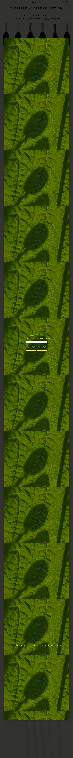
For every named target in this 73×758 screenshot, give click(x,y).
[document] (36, 379)
